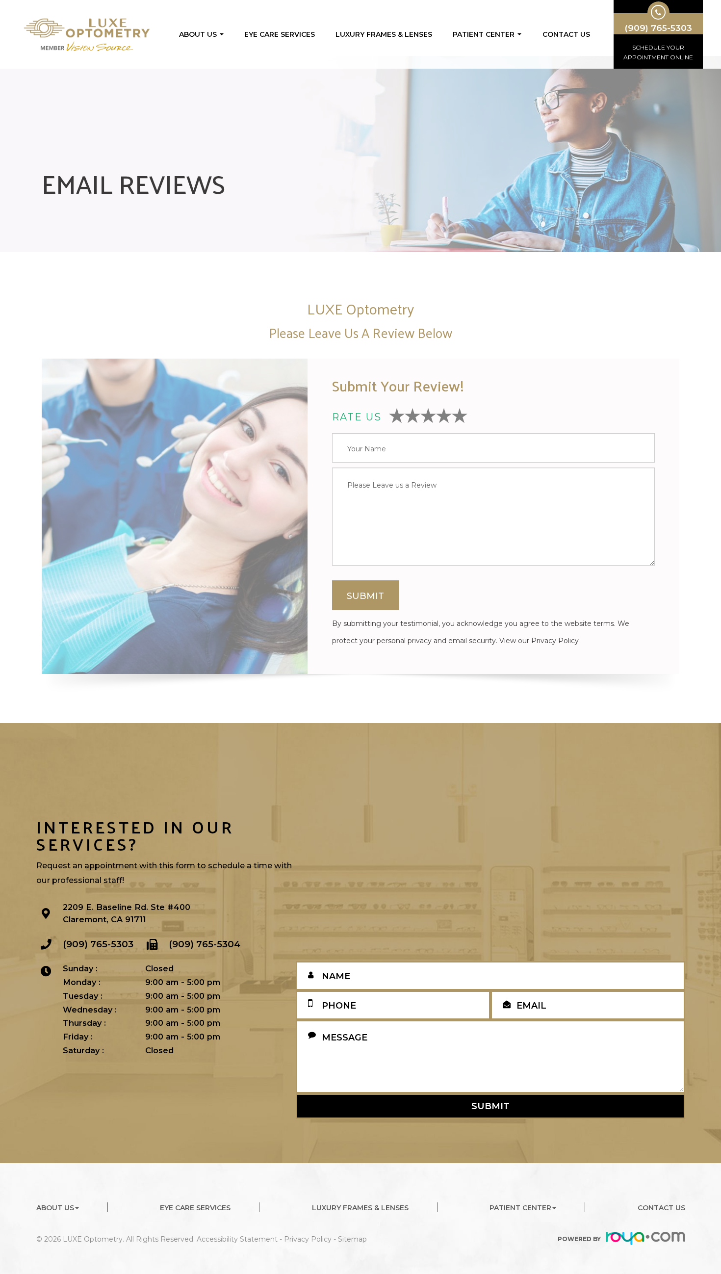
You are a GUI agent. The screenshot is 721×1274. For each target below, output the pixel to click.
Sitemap (352, 1239)
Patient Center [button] (484, 34)
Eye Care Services (279, 34)
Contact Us (566, 34)
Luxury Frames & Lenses (383, 34)
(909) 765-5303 (98, 944)
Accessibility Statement (237, 1239)
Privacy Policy (555, 640)
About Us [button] (198, 34)
